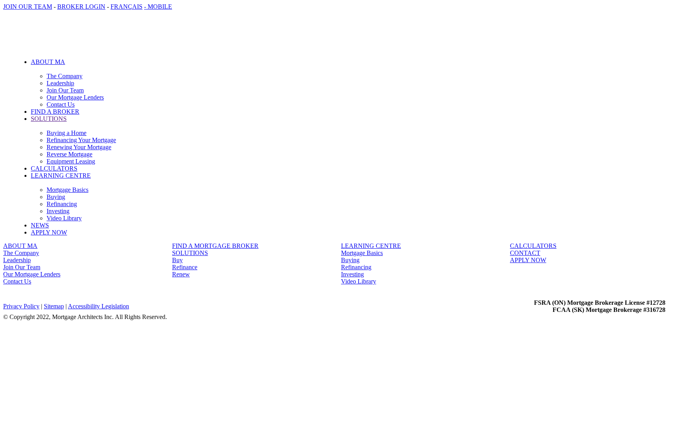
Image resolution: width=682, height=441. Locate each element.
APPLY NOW (49, 232)
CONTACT (525, 253)
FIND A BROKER (55, 111)
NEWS (40, 225)
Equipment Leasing (71, 161)
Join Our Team (65, 90)
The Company (64, 76)
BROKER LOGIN (81, 6)
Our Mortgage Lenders (75, 97)
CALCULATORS (54, 168)
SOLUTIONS (190, 253)
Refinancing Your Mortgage (81, 140)
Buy (177, 260)
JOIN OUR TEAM (27, 6)
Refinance (184, 267)
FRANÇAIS (126, 6)
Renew (181, 274)
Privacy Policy (21, 306)
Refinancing (62, 204)
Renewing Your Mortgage (79, 147)
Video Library (64, 218)
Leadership (60, 83)
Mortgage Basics (67, 189)
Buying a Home (66, 132)
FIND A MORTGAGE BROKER (215, 245)
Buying (56, 196)
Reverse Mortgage (69, 154)
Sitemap (54, 306)
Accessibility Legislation (98, 306)
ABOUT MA (20, 245)
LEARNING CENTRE (371, 245)
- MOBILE (158, 6)
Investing (58, 211)
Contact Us (61, 104)
